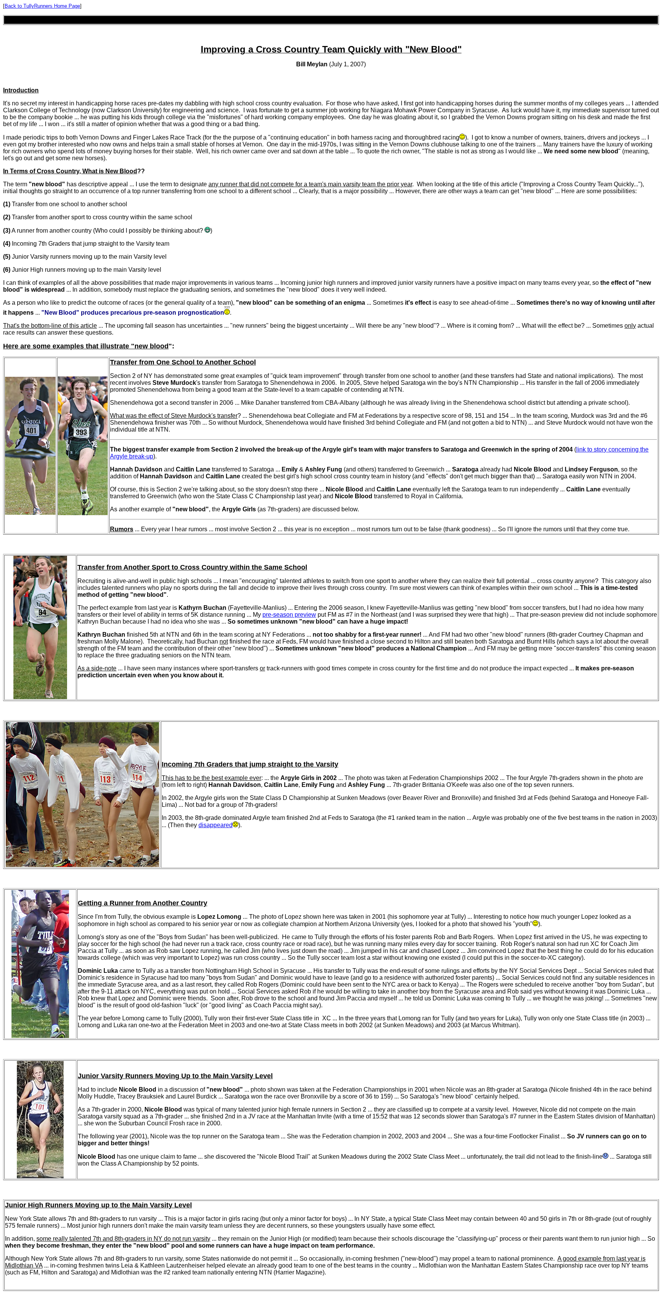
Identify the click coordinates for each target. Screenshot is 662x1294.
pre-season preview (289, 614)
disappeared (215, 825)
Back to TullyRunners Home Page (42, 6)
